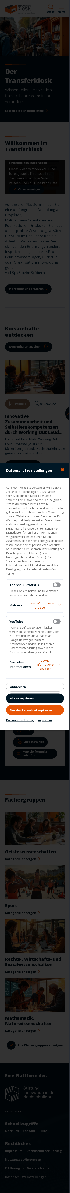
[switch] (57, 585)
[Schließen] (62, 469)
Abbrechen (18, 687)
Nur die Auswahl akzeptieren (31, 710)
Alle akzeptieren (22, 698)
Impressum (45, 720)
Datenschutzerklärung (20, 720)
